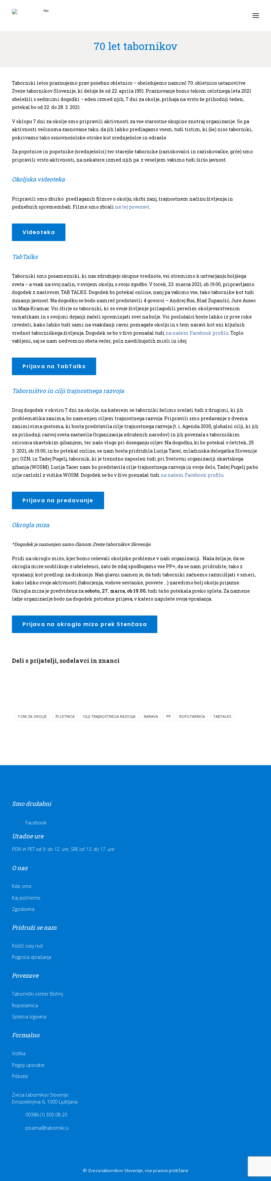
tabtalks (222, 716)
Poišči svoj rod (27, 946)
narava (151, 716)
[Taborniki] (43, 15)
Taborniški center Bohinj (37, 994)
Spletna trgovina (29, 1016)
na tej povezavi (132, 207)
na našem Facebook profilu (197, 333)
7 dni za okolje (32, 716)
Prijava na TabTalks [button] (54, 366)
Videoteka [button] (38, 232)
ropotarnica (192, 716)
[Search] (225, 16)
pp (168, 716)
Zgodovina (23, 909)
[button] (256, 15)
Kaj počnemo (26, 898)
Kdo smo (21, 886)
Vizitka (18, 1053)
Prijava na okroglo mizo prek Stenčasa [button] (84, 624)
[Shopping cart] (236, 16)
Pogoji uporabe (28, 1065)
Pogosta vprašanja (31, 957)
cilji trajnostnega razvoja (109, 716)
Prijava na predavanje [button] (58, 500)
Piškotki (20, 1076)
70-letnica (65, 716)
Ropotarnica (25, 1005)
